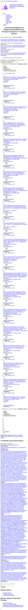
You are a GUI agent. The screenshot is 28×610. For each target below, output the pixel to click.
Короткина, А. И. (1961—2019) (13, 279)
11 (3, 430)
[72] (4, 432)
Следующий (6, 431)
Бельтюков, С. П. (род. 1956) (13, 126)
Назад (2, 437)
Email (5, 66)
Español (7, 19)
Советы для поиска (7, 602)
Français (8, 20)
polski (7, 23)
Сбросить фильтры (18, 43)
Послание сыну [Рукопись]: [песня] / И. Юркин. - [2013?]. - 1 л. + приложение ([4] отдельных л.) (14, 92)
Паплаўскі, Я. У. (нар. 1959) (12, 384)
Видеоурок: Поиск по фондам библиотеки (13, 606)
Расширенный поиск (8, 594)
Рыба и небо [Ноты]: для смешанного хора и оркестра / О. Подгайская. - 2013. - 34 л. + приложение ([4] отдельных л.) (13, 364)
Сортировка (3, 62)
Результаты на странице (6, 61)
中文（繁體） (9, 22)
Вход (4, 13)
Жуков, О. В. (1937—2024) (12, 399)
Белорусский (9, 15)
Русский (8, 14)
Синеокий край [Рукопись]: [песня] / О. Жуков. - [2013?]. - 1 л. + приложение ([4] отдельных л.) (14, 397)
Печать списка (7, 69)
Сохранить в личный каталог (10, 70)
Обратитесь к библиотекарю (9, 604)
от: (1, 582)
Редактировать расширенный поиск (9, 39)
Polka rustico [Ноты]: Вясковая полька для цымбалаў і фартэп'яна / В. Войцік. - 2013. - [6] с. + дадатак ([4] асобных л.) (15, 140)
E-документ (6, 80)
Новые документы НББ (8, 595)
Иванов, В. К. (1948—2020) (12, 159)
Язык (5, 24)
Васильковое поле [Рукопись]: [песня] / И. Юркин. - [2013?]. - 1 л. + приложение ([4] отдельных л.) (15, 77)
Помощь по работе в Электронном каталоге (13, 605)
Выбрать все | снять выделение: (9, 64)
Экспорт (5, 67)
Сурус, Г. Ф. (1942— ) (11, 210)
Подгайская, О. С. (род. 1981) (13, 350)
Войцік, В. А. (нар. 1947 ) (12, 142)
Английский (9, 17)
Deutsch (8, 18)
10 (3, 429)
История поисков (7, 592)
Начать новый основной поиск (18, 40)
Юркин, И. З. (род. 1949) (12, 79)
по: (1, 584)
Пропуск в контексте (12, 1)
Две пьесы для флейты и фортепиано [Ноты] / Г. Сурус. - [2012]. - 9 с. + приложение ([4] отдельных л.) (15, 224)
